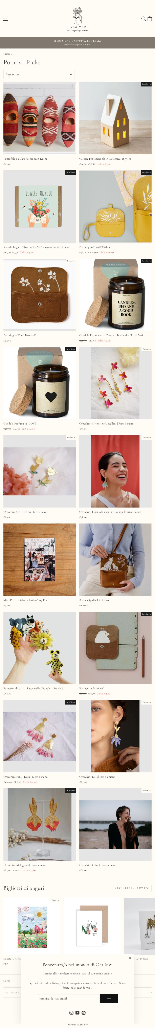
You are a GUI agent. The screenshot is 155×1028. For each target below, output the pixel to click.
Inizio (6, 53)
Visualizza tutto (132, 888)
